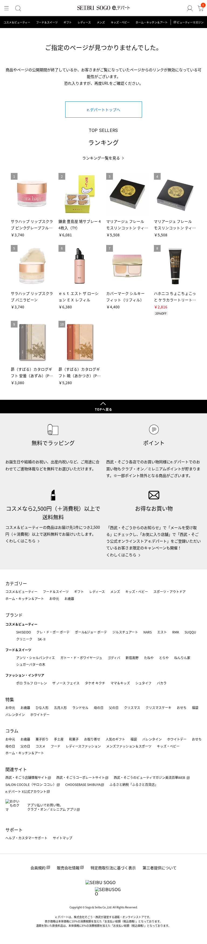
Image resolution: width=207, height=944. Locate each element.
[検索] (18, 8)
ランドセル (80, 707)
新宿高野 (132, 657)
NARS (147, 632)
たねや (149, 657)
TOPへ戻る (103, 409)
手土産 (59, 739)
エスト (162, 632)
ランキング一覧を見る (101, 158)
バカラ (162, 683)
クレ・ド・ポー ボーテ (53, 632)
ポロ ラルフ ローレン (31, 683)
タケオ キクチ (95, 683)
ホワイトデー (40, 714)
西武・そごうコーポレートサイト (80, 777)
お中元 (54, 598)
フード (55, 746)
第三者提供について (160, 867)
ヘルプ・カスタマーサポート (26, 838)
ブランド (14, 615)
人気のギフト (115, 739)
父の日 (114, 707)
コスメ (40, 746)
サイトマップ (62, 838)
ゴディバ (114, 657)
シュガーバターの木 (30, 664)
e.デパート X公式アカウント (25, 791)
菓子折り (42, 739)
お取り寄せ (92, 739)
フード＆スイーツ (47, 22)
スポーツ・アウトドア (169, 591)
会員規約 (38, 867)
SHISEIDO (23, 632)
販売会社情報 (68, 867)
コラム (11, 730)
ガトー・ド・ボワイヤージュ (81, 657)
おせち (182, 707)
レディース (84, 22)
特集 (9, 699)
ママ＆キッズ (120, 683)
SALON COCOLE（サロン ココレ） (30, 784)
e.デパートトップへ (103, 109)
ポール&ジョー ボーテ (91, 632)
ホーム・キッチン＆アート (152, 22)
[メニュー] (6, 8)
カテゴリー (16, 583)
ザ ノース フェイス (66, 683)
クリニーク (24, 639)
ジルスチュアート (125, 632)
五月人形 (60, 707)
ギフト (68, 22)
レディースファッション (83, 746)
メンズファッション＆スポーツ (128, 746)
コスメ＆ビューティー (17, 22)
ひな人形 (42, 707)
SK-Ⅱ (42, 639)
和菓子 (74, 739)
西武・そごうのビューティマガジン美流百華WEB (150, 777)
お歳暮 (69, 598)
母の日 (99, 707)
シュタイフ (143, 683)
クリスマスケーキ (158, 707)
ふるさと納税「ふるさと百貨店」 (133, 784)
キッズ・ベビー (120, 22)
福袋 (195, 707)
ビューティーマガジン (190, 22)
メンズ (101, 22)
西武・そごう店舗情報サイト (26, 777)
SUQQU (190, 632)
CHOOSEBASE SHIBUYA (83, 784)
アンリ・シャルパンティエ (35, 657)
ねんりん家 (182, 657)
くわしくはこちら (20, 540)
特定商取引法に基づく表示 (113, 867)
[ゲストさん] (190, 8)
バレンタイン (15, 714)
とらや (164, 657)
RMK (175, 632)
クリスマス (132, 707)
